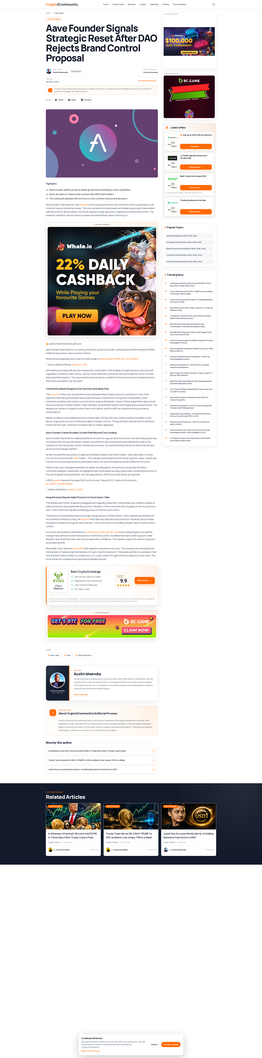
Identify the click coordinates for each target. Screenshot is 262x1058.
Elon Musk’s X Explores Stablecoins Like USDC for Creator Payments (189, 398)
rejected (85, 519)
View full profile (82, 694)
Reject (154, 1044)
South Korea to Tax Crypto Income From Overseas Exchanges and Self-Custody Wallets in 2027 (190, 431)
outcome (54, 394)
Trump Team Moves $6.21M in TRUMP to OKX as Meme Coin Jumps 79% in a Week (86, 760)
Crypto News (118, 4)
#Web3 (135, 358)
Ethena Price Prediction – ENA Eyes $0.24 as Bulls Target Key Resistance (189, 366)
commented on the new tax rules (102, 532)
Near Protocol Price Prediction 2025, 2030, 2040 (186, 248)
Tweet (60, 100)
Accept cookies (170, 1044)
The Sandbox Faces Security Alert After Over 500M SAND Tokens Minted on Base (190, 317)
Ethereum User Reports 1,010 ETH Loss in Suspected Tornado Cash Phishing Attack (191, 406)
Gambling (154, 4)
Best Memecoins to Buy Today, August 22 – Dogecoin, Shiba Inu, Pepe (191, 309)
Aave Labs (54, 655)
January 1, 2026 (75, 489)
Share (73, 100)
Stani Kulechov (85, 655)
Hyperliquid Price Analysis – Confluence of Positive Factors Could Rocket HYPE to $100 (190, 415)
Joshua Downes (150, 72)
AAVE (75, 458)
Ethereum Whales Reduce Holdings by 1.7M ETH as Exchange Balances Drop (190, 357)
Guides (142, 4)
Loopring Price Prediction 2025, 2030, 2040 (184, 255)
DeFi (69, 655)
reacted (84, 204)
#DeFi (110, 358)
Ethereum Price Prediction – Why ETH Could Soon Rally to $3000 (189, 423)
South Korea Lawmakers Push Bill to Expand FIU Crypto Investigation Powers (191, 341)
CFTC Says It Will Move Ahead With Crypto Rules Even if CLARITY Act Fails (191, 390)
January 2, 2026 (79, 364)
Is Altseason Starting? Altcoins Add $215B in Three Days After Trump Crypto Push (87, 751)
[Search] (213, 4)
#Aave (103, 358)
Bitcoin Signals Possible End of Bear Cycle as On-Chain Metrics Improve (191, 349)
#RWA (117, 358)
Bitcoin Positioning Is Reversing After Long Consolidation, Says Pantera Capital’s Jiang (187, 325)
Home (106, 4)
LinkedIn (87, 100)
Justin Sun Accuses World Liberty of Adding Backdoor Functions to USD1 (82, 769)
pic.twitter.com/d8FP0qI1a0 (59, 483)
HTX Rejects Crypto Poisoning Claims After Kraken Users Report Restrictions (190, 439)
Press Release (179, 4)
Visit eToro (142, 580)
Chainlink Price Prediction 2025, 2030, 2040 (184, 261)
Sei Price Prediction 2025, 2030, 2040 (181, 236)
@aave (57, 480)
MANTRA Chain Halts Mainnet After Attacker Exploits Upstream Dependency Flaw (191, 382)
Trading (165, 4)
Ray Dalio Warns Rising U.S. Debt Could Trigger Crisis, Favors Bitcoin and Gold (191, 333)
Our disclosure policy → (148, 80)
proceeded (78, 548)
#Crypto (125, 358)
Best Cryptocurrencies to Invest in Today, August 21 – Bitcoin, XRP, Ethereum (191, 374)
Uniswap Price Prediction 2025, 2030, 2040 (184, 242)
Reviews (132, 4)
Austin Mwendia (87, 673)
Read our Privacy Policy (90, 1051)
